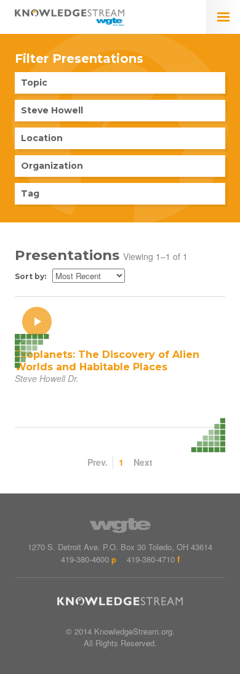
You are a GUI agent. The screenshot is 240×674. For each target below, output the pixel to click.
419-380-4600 (85, 559)
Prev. (97, 462)
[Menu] (223, 17)
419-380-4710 (151, 559)
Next (143, 462)
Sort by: (30, 276)
